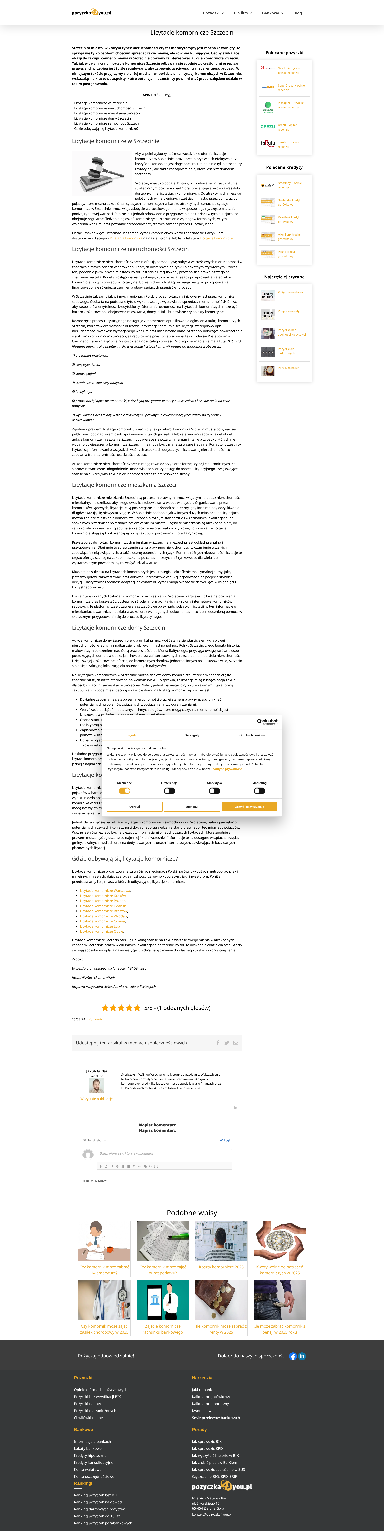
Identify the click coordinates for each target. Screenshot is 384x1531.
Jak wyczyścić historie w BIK (215, 1455)
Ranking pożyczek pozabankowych (103, 1523)
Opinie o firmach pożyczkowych (100, 1389)
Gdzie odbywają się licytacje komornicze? (106, 128)
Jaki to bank (202, 1389)
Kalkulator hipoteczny (210, 1403)
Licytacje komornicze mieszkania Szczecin (107, 113)
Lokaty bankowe (88, 1448)
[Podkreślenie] (112, 1166)
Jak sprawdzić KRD (207, 1448)
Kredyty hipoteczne (90, 1455)
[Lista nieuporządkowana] (128, 1166)
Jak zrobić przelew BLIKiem (214, 1462)
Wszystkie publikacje (96, 1098)
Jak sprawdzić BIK (207, 1441)
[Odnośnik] (145, 1166)
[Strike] (117, 1166)
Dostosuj (192, 806)
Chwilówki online (88, 1417)
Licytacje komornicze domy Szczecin (102, 118)
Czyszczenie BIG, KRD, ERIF (214, 1476)
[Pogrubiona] (100, 1166)
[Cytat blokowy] (134, 1166)
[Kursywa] (106, 1166)
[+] (156, 1166)
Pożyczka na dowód (291, 292)
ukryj (166, 95)
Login (227, 1140)
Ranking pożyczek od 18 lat (97, 1516)
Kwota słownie (204, 1410)
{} (150, 1166)
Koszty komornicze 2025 (221, 1267)
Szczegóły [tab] (192, 735)
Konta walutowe (87, 1469)
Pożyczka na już (288, 368)
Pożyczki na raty (288, 311)
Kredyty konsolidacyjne (93, 1462)
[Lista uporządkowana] (123, 1166)
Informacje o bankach (92, 1441)
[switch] (169, 791)
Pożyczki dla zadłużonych (95, 1410)
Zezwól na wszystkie (249, 806)
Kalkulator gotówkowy (211, 1396)
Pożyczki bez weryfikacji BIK (97, 1396)
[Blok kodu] (140, 1166)
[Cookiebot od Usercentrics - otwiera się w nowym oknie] (260, 722)
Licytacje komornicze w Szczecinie (100, 103)
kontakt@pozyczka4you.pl (212, 1514)
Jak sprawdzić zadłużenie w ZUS (218, 1469)
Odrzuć (134, 806)
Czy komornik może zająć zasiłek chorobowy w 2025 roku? (104, 1332)
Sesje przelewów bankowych (216, 1417)
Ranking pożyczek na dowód (98, 1502)
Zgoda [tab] (132, 735)
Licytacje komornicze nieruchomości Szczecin (110, 108)
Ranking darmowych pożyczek (99, 1509)
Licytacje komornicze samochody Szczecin (107, 123)
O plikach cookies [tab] (252, 735)
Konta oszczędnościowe (94, 1476)
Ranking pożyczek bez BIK (96, 1495)
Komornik (95, 1019)
